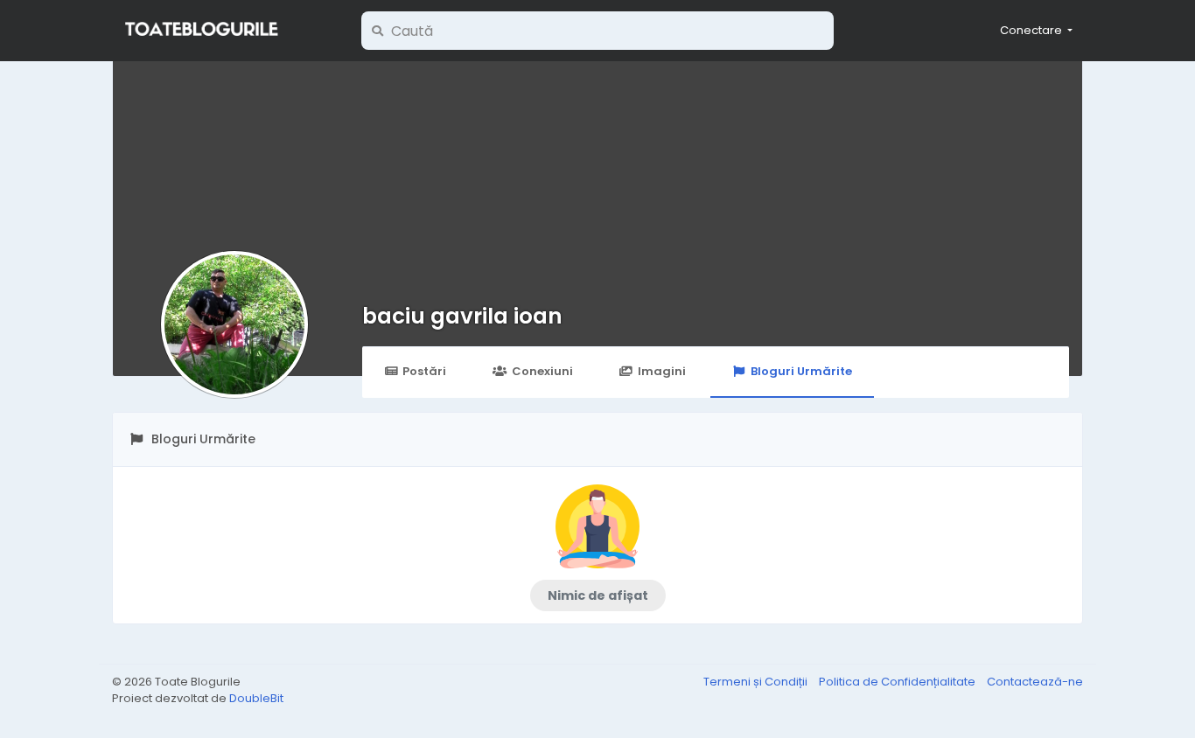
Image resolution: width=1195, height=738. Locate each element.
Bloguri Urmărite (801, 371)
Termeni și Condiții (756, 681)
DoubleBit (256, 698)
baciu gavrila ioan (462, 316)
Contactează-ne (1035, 681)
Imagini (662, 371)
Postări (424, 371)
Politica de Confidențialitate (898, 681)
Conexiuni (542, 371)
